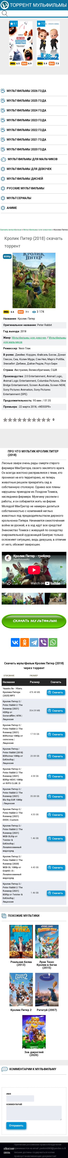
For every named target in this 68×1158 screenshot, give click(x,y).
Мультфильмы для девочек (29, 169)
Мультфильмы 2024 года (26, 110)
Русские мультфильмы (25, 188)
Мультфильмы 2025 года (26, 100)
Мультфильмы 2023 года (26, 120)
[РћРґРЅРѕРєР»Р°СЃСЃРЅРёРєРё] (24, 642)
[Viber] (43, 642)
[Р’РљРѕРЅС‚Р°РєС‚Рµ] (15, 642)
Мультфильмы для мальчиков (32, 159)
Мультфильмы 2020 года (26, 149)
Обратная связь (9, 1150)
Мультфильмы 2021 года (26, 139)
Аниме (12, 208)
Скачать (57, 692)
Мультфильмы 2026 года (26, 91)
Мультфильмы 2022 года (26, 130)
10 (48, 419)
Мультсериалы (19, 198)
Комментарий (14, 1104)
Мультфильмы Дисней (25, 178)
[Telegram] (34, 642)
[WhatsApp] (53, 642)
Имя (8, 1094)
